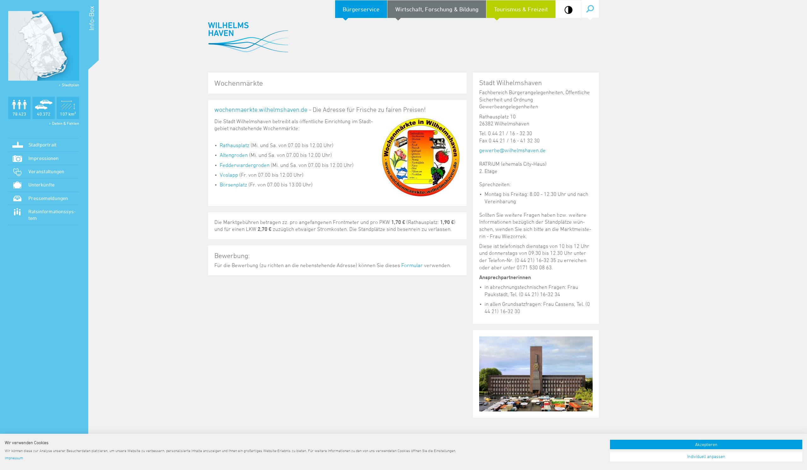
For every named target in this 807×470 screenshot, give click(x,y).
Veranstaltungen (46, 171)
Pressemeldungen (48, 198)
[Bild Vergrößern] (536, 373)
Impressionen (43, 158)
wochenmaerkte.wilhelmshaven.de (260, 109)
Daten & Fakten (65, 123)
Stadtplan (70, 84)
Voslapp (229, 175)
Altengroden (234, 155)
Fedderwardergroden (245, 165)
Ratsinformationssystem (52, 215)
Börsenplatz (233, 184)
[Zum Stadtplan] (43, 46)
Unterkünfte (41, 184)
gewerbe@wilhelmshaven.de (512, 150)
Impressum (14, 458)
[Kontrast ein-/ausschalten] (568, 10)
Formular (412, 265)
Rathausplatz (234, 145)
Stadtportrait (42, 144)
